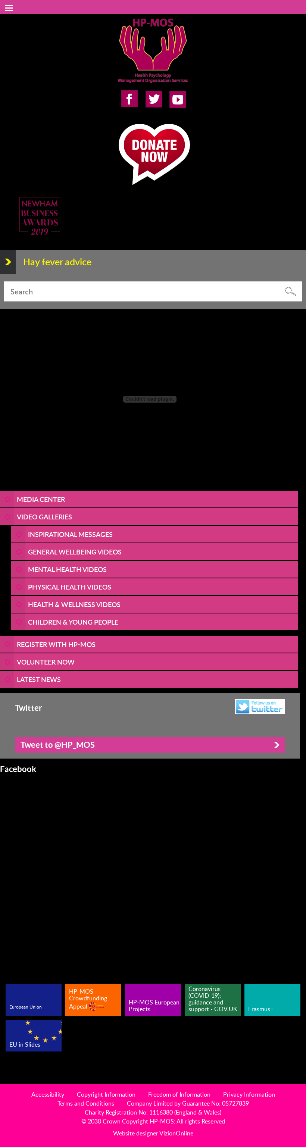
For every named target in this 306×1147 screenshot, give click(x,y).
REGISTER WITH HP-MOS (56, 644)
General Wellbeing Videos (75, 551)
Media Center (41, 499)
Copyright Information (106, 1094)
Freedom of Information (179, 1094)
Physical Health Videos (69, 586)
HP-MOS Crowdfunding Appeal (88, 998)
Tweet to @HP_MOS (58, 744)
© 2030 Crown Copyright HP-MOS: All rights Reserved (153, 1121)
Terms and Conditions (85, 1103)
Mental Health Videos (67, 569)
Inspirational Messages (70, 534)
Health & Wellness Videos (74, 604)
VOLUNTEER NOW (46, 661)
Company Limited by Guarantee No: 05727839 (188, 1103)
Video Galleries (44, 516)
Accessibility (47, 1094)
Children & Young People (73, 621)
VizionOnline (176, 1133)
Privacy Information (249, 1094)
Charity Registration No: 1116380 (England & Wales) (153, 1112)
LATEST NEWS (39, 679)
